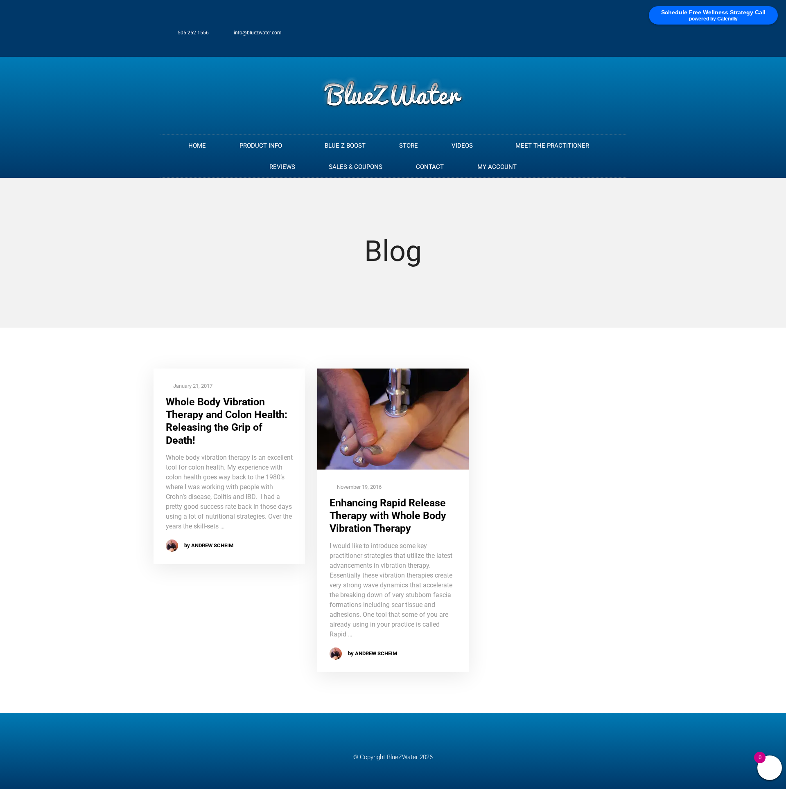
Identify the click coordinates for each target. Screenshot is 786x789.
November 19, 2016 (359, 487)
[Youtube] (616, 37)
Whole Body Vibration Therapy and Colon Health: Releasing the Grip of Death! (226, 421)
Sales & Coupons (355, 167)
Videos (462, 145)
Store (408, 145)
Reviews (282, 167)
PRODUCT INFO (260, 145)
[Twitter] (589, 37)
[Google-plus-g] (603, 37)
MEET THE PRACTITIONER (552, 145)
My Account (497, 167)
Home (197, 145)
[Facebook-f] (576, 37)
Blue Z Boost (345, 145)
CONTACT (430, 167)
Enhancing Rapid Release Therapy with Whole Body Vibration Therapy (388, 516)
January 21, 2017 (192, 386)
